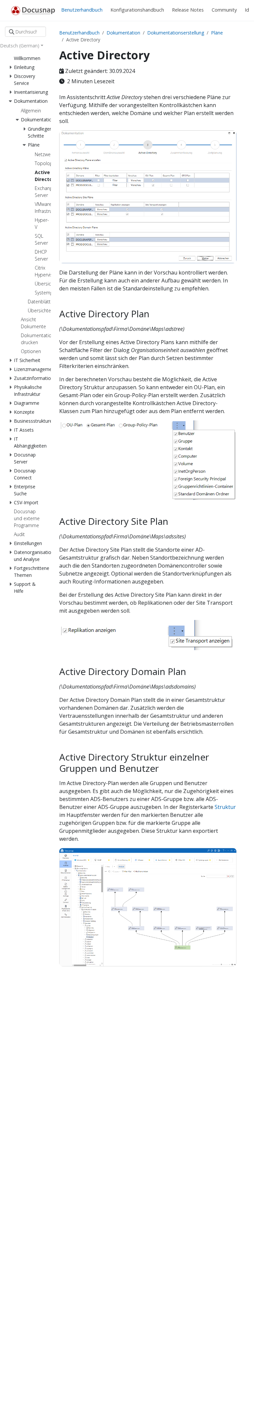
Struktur (225, 807)
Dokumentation (123, 33)
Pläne (217, 33)
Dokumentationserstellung (175, 33)
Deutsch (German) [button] (19, 45)
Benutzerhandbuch (79, 33)
